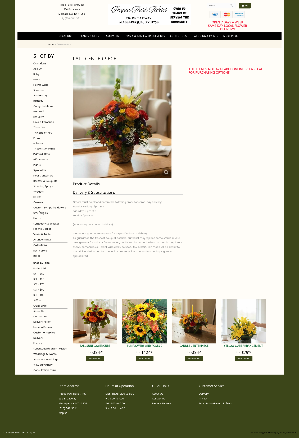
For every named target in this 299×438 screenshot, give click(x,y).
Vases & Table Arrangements (145, 36)
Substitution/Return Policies (50, 348)
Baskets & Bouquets (45, 181)
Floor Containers (43, 175)
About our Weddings (45, 359)
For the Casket (42, 229)
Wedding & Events (206, 36)
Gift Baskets (40, 159)
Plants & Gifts (89, 36)
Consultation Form (44, 370)
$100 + (37, 300)
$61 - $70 (38, 284)
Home (51, 44)
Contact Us (40, 316)
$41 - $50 (38, 274)
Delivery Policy (42, 322)
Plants (37, 165)
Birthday (38, 100)
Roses (36, 256)
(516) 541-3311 (73, 18)
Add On (37, 69)
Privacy (37, 343)
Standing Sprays (43, 186)
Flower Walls (40, 85)
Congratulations (43, 106)
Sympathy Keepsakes (46, 223)
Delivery (38, 338)
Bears (36, 79)
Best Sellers (40, 250)
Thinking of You (42, 132)
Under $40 (39, 268)
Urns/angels (40, 213)
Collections (178, 36)
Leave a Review (42, 327)
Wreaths (38, 191)
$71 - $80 (38, 289)
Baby (36, 74)
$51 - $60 (38, 279)
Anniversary (40, 95)
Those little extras (44, 148)
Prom (36, 138)
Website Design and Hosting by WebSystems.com (273, 432)
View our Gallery (43, 364)
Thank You (39, 127)
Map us (63, 412)
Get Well (38, 111)
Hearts (37, 197)
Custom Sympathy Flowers (49, 207)
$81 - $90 (38, 295)
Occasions (65, 36)
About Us (38, 311)
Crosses (38, 202)
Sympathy (112, 36)
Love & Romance (43, 122)
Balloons (38, 143)
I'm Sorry (38, 117)
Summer (38, 90)
